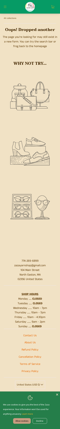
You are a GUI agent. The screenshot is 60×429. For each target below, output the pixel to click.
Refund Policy (30, 350)
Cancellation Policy (30, 357)
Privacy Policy (30, 371)
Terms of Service (30, 364)
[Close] (57, 394)
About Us (30, 342)
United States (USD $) (29, 385)
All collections (10, 18)
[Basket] (52, 6)
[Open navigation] (7, 7)
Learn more (27, 413)
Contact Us (30, 335)
